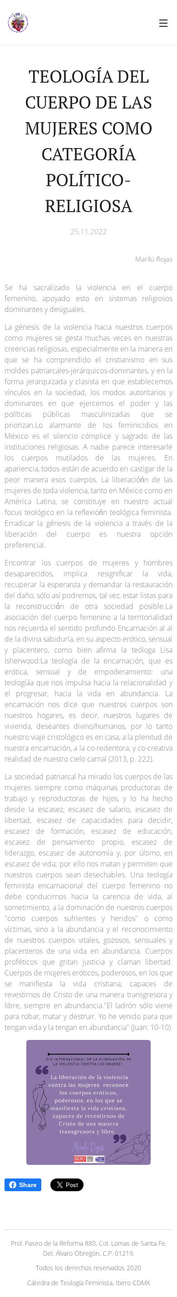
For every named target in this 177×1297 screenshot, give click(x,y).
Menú (163, 23)
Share (28, 1184)
